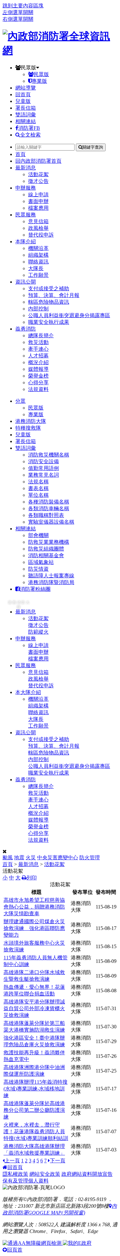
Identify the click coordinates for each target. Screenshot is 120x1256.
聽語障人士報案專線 (51, 575)
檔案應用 (38, 208)
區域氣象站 (41, 562)
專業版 (39, 81)
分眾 (20, 401)
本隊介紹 (25, 241)
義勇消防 (25, 329)
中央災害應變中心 (57, 857)
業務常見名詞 (43, 475)
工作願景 (38, 275)
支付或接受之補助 (48, 288)
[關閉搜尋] (5, 851)
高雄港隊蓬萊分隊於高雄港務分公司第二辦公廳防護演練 (34, 1110)
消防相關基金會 (46, 555)
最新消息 (25, 167)
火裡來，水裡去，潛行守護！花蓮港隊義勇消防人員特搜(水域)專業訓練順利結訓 (36, 1131)
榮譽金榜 (38, 375)
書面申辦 (38, 201)
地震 (19, 857)
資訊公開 (25, 282)
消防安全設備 (43, 461)
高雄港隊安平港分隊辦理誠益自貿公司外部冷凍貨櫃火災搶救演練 (34, 1008)
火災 (31, 857)
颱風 (8, 857)
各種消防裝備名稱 (48, 501)
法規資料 (38, 389)
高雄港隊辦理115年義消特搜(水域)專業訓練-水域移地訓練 (36, 1088)
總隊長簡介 (41, 335)
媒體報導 (38, 369)
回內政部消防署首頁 (38, 161)
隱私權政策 (15, 1174)
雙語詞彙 (25, 114)
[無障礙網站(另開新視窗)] (33, 1243)
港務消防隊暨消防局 (51, 582)
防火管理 (89, 857)
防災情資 (38, 569)
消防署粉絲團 (35, 589)
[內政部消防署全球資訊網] (60, 50)
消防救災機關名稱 (48, 454)
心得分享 (38, 382)
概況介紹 (38, 362)
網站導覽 (25, 87)
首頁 (20, 154)
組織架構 (38, 255)
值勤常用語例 (43, 468)
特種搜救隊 (28, 428)
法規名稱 (38, 481)
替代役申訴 (41, 235)
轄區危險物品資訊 (48, 302)
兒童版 (23, 101)
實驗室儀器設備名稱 (51, 522)
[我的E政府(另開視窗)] (77, 1243)
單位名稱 (38, 495)
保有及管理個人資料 (26, 1180)
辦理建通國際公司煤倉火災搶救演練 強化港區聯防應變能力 (34, 928)
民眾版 (28, 67)
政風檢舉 (38, 228)
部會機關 (38, 535)
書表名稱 (38, 488)
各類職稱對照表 (46, 515)
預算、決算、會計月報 (53, 295)
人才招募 (38, 355)
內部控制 (38, 308)
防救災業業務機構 (48, 542)
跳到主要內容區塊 (23, 5)
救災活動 (38, 342)
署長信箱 (25, 108)
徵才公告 (38, 181)
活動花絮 (38, 174)
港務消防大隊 (30, 421)
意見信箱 (38, 221)
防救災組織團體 (46, 548)
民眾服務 (25, 214)
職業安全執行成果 (48, 322)
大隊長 (36, 268)
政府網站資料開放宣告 (87, 1174)
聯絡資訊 (38, 261)
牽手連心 (38, 349)
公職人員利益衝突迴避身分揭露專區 (69, 315)
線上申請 (38, 194)
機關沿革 (38, 248)
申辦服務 (25, 188)
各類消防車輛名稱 (48, 508)
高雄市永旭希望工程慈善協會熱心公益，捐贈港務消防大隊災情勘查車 (34, 906)
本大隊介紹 (28, 692)
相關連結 (25, 121)
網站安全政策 (44, 1174)
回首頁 (23, 94)
